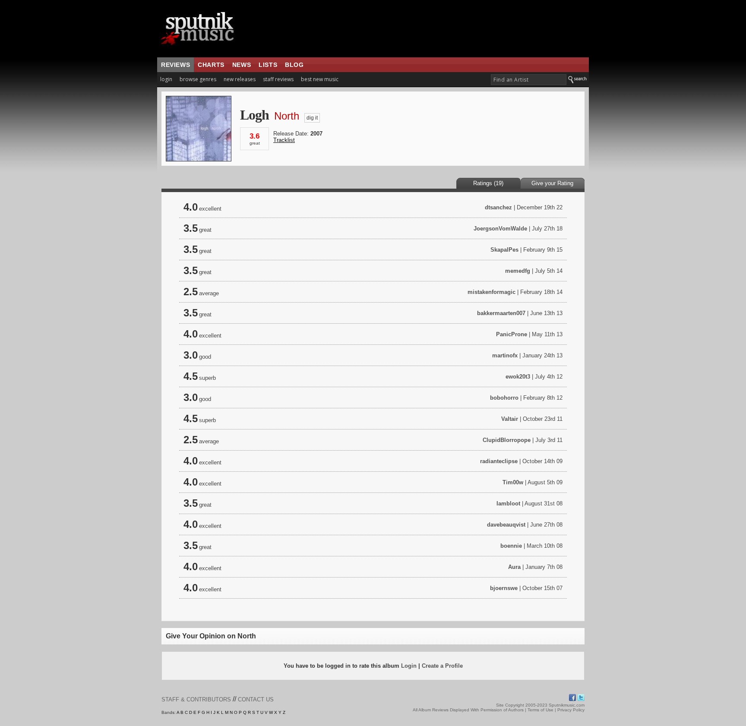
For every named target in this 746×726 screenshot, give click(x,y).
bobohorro (504, 398)
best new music (319, 79)
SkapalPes (504, 249)
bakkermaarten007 (501, 313)
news (241, 64)
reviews (175, 64)
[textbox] (528, 79)
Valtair (509, 419)
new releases (240, 79)
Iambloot (508, 503)
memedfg (517, 271)
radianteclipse (499, 461)
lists (268, 64)
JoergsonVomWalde (500, 228)
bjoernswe (504, 588)
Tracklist (284, 140)
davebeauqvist (506, 524)
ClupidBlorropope (507, 440)
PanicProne (511, 334)
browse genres (198, 79)
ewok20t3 (518, 376)
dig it (312, 118)
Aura (514, 567)
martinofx (505, 355)
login (166, 79)
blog (294, 64)
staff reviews (278, 79)
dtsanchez (498, 207)
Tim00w (513, 482)
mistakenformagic (491, 292)
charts (211, 64)
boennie (511, 546)
